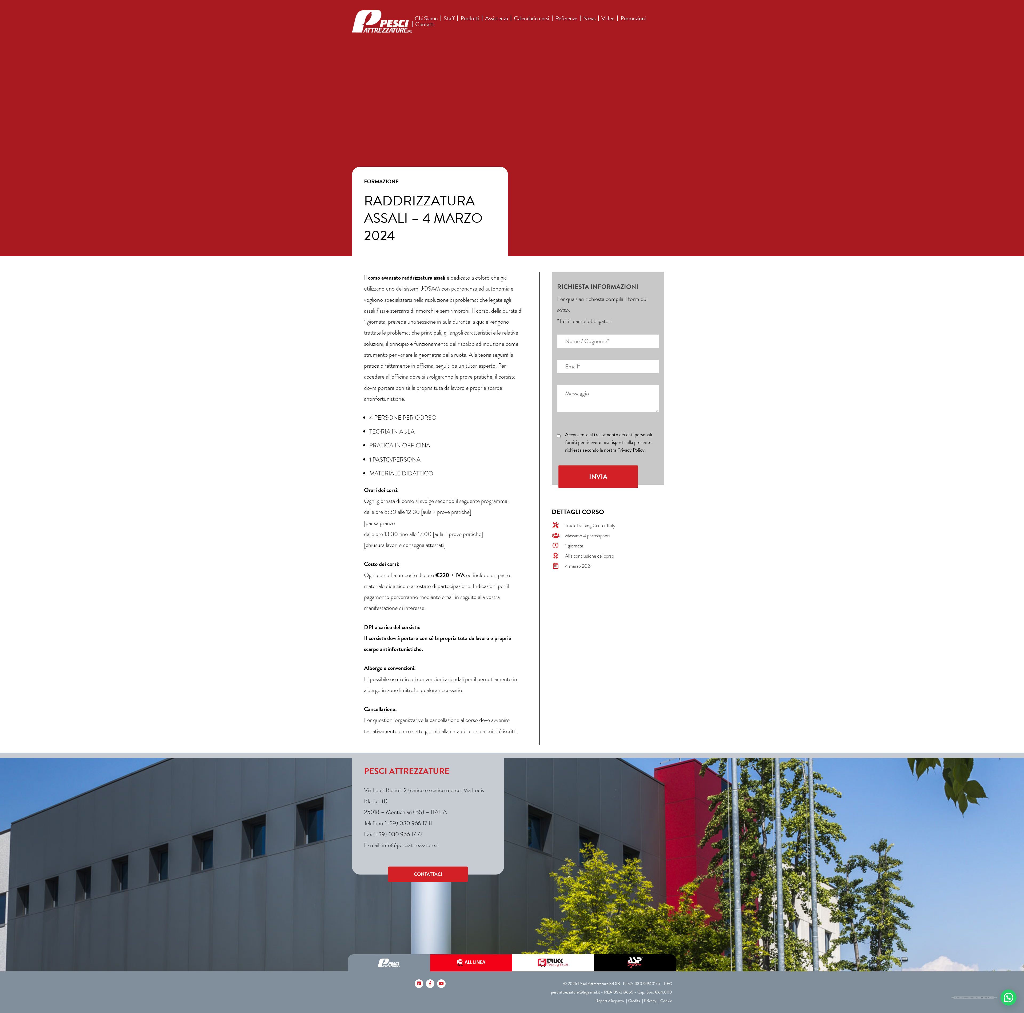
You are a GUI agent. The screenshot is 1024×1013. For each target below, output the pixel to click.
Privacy (650, 1001)
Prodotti (470, 18)
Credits (634, 1001)
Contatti (424, 24)
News (589, 18)
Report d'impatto (609, 1001)
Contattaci (428, 874)
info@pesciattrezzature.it (410, 845)
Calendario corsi (531, 18)
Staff (449, 18)
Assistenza (496, 18)
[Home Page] (382, 21)
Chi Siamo (426, 18)
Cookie (666, 1001)
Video (608, 18)
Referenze (566, 18)
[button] (1009, 998)
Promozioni (633, 18)
